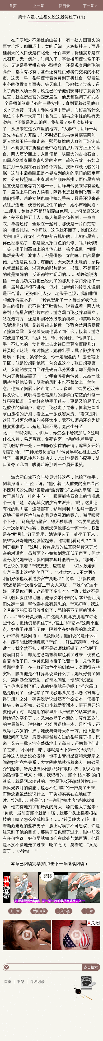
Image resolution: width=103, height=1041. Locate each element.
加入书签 (63, 911)
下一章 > (90, 6)
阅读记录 (37, 982)
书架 (20, 982)
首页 (13, 6)
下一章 (88, 911)
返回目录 (39, 911)
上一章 (38, 6)
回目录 (64, 6)
